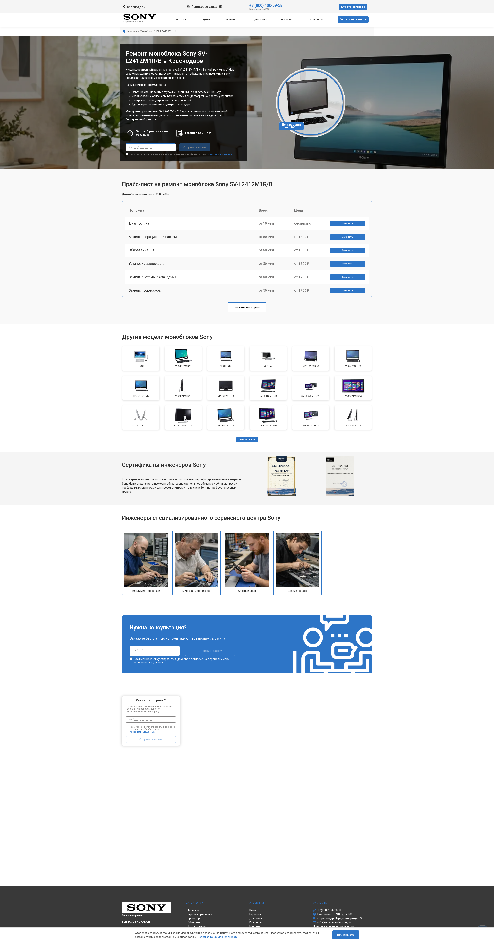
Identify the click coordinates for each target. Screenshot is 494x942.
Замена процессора (145, 290)
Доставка (260, 19)
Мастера (286, 19)
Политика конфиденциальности (217, 936)
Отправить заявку (194, 147)
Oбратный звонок (353, 19)
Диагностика (139, 223)
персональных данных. (219, 154)
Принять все (345, 934)
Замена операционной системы (154, 237)
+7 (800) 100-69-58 (265, 5)
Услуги (180, 19)
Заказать (347, 223)
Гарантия (229, 19)
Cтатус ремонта (353, 6)
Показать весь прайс (247, 307)
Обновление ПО (141, 250)
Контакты (316, 19)
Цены (206, 19)
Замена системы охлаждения (153, 277)
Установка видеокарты (147, 264)
